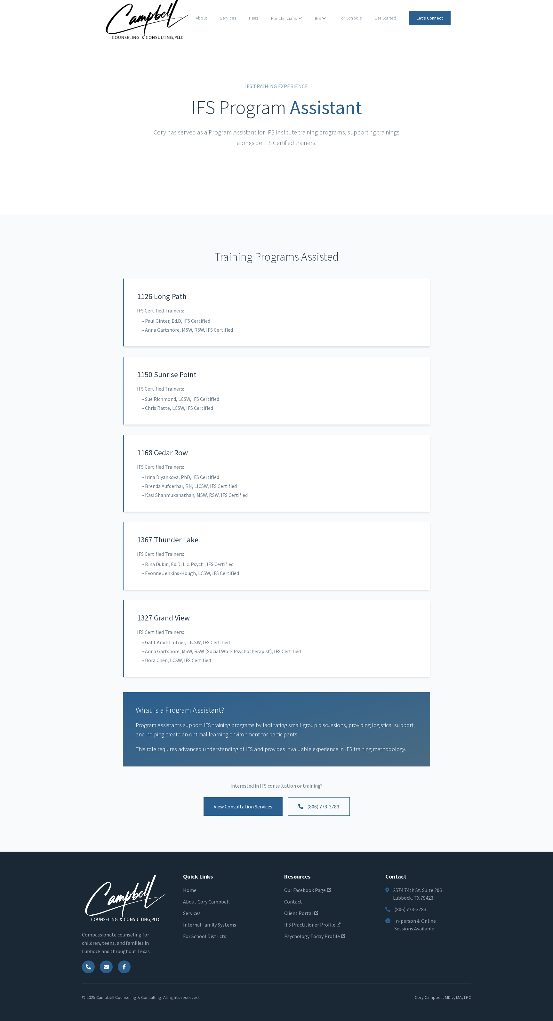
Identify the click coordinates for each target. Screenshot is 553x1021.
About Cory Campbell (206, 901)
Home (189, 890)
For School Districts (204, 936)
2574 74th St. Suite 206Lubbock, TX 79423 (417, 894)
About (201, 18)
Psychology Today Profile (312, 936)
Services (228, 18)
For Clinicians (284, 18)
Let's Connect (430, 18)
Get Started (385, 18)
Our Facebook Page (305, 890)
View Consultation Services (243, 806)
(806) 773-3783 (323, 806)
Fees (253, 18)
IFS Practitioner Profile (309, 924)
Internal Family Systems (209, 924)
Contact (293, 901)
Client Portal (298, 913)
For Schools (350, 18)
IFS (318, 18)
